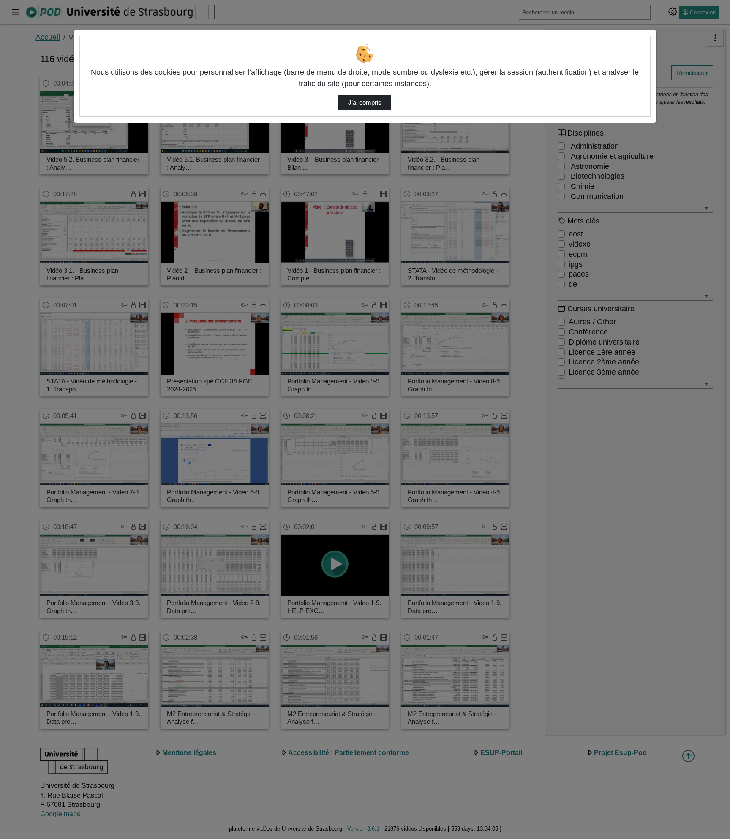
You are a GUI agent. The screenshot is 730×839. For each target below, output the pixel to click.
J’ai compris (364, 102)
